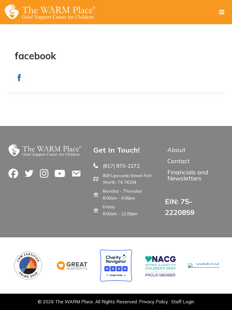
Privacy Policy (153, 302)
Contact (178, 161)
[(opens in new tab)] (204, 268)
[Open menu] (221, 12)
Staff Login (182, 302)
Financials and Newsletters (187, 175)
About (176, 149)
